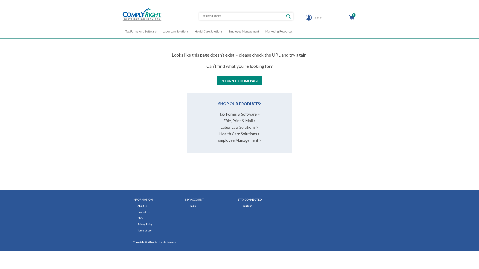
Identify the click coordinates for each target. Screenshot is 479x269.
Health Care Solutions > (239, 133)
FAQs (140, 218)
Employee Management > (239, 140)
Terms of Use (145, 230)
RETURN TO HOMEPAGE (240, 81)
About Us (142, 205)
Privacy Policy (145, 224)
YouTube (247, 205)
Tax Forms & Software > (239, 114)
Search (288, 16)
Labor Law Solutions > (239, 127)
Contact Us (144, 212)
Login (193, 205)
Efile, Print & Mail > (239, 120)
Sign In (318, 17)
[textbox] (236, 16)
